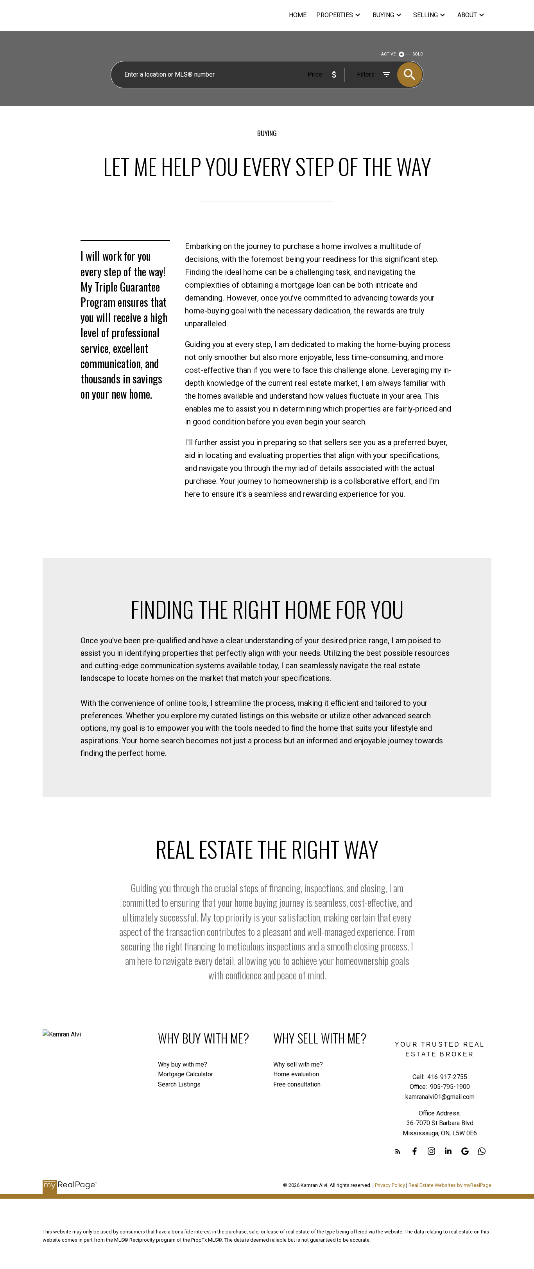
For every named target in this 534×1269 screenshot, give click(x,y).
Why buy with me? (182, 1064)
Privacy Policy (390, 1185)
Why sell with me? (298, 1064)
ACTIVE (388, 54)
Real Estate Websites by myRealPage (450, 1185)
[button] (397, 1151)
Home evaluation (296, 1074)
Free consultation (297, 1084)
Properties (334, 15)
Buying (383, 15)
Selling (425, 15)
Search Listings (179, 1084)
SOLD (418, 54)
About (467, 15)
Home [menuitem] (297, 15)
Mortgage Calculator (185, 1074)
